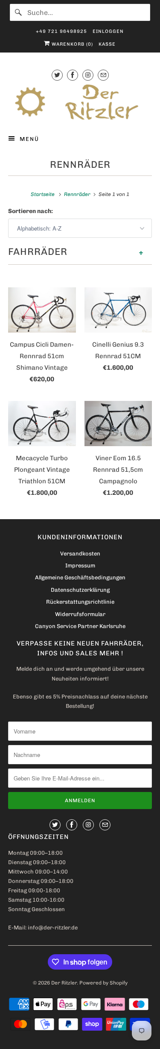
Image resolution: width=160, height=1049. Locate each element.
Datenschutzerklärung (80, 590)
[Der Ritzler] (79, 102)
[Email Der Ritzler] (103, 75)
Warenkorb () (71, 44)
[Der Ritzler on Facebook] (72, 75)
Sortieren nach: (30, 211)
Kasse (107, 44)
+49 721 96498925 (61, 31)
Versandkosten (80, 553)
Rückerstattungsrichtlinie (80, 602)
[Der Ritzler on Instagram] (87, 75)
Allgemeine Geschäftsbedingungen (80, 577)
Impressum (80, 565)
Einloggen (108, 31)
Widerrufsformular (80, 614)
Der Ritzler (64, 983)
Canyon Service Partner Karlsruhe (80, 626)
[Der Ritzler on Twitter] (57, 75)
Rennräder (80, 164)
